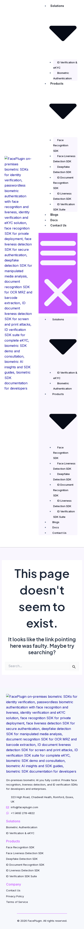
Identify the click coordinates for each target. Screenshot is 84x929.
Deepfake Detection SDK (62, 169)
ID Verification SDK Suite (64, 207)
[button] (58, 273)
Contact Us (58, 225)
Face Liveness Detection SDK (64, 158)
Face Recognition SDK (60, 145)
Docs (54, 220)
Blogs (54, 214)
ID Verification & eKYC (65, 65)
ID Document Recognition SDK (63, 183)
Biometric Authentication (62, 75)
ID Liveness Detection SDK (62, 196)
